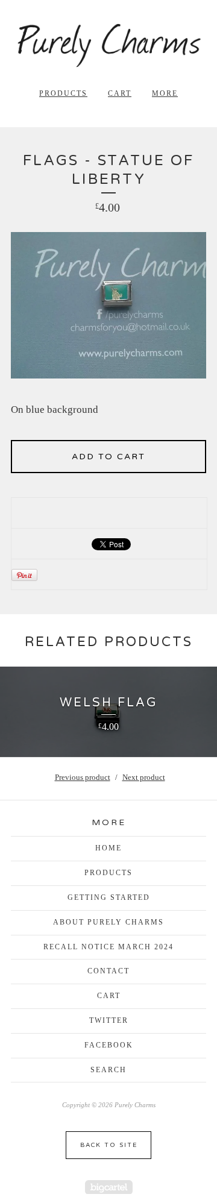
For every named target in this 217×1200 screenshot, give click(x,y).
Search (108, 1070)
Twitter (108, 1020)
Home (108, 848)
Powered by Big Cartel (109, 1187)
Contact (108, 971)
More (165, 93)
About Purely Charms (108, 922)
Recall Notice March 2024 (108, 947)
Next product (143, 777)
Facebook (108, 1045)
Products (63, 93)
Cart (119, 93)
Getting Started (109, 897)
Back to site (108, 1145)
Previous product (82, 777)
